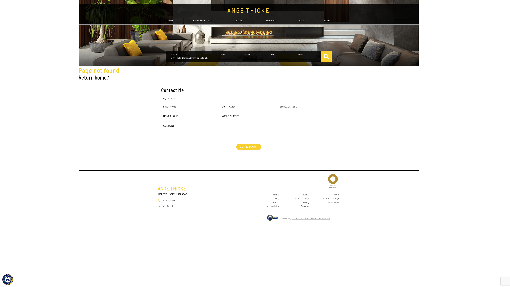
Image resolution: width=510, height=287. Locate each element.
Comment (168, 126)
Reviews (271, 21)
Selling (239, 21)
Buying (171, 21)
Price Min (221, 54)
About (302, 21)
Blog (277, 198)
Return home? (94, 77)
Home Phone (170, 116)
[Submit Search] (326, 56)
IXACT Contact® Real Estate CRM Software (311, 218)
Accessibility (273, 206)
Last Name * (228, 107)
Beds (273, 54)
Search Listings (202, 21)
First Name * (170, 107)
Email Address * (289, 107)
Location (173, 54)
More (327, 21)
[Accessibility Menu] (7, 279)
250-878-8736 (168, 200)
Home (276, 195)
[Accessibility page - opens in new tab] (272, 218)
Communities (333, 202)
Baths (300, 54)
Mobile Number (230, 116)
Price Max (249, 54)
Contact (275, 202)
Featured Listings (331, 198)
